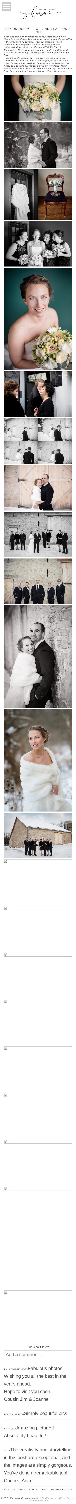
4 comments (38, 1347)
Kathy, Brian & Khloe (56, 1489)
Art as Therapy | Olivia (21, 1489)
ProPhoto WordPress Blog (57, 1498)
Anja (7, 1450)
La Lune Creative (37, 1500)
